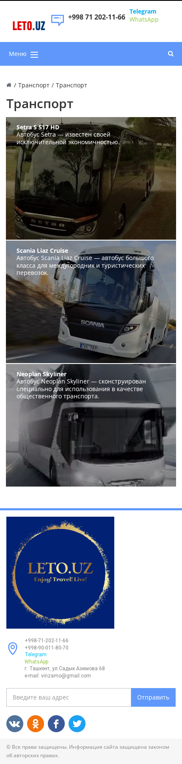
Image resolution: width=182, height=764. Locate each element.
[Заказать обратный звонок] (57, 24)
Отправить (153, 697)
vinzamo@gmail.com (66, 676)
